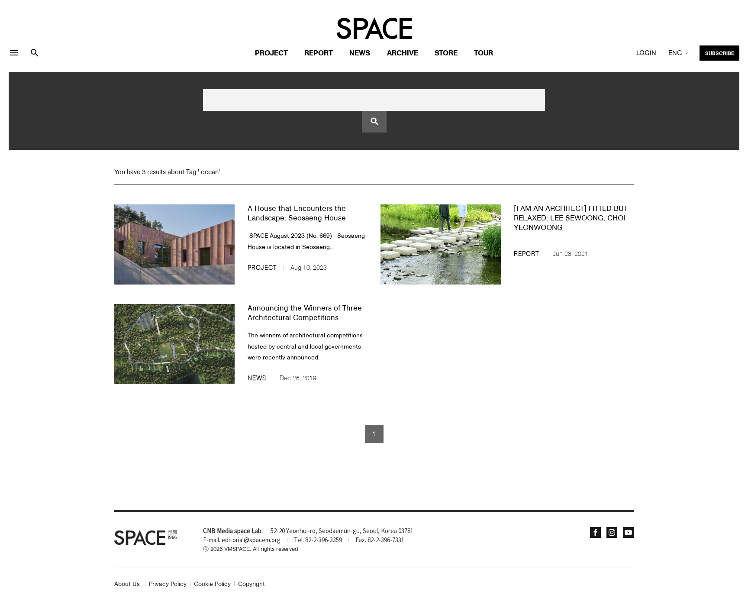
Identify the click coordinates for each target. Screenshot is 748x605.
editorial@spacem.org (251, 540)
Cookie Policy (212, 584)
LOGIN (646, 53)
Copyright (251, 584)
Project (271, 53)
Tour (483, 53)
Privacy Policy (168, 584)
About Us (127, 584)
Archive (402, 53)
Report (318, 53)
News (359, 53)
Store (446, 53)
